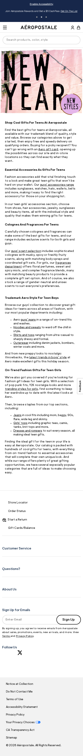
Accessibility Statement (22, 707)
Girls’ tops (20, 423)
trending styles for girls (21, 389)
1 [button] (37, 17)
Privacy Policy (24, 636)
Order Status (17, 511)
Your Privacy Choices (20, 722)
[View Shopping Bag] (78, 27)
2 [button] (41, 17)
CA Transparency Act (20, 730)
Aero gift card (48, 149)
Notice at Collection (19, 684)
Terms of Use (14, 699)
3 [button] (46, 17)
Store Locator (18, 502)
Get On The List (69, 11)
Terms (6, 636)
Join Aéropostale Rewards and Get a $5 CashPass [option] (41, 11)
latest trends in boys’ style (48, 357)
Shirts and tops (23, 335)
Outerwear (20, 343)
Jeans (17, 415)
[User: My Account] (72, 28)
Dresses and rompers (27, 430)
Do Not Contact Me (19, 691)
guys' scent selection (26, 251)
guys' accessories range (57, 185)
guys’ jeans (28, 319)
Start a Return (16, 519)
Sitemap (11, 737)
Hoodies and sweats (27, 327)
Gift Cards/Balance (21, 528)
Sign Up (68, 620)
